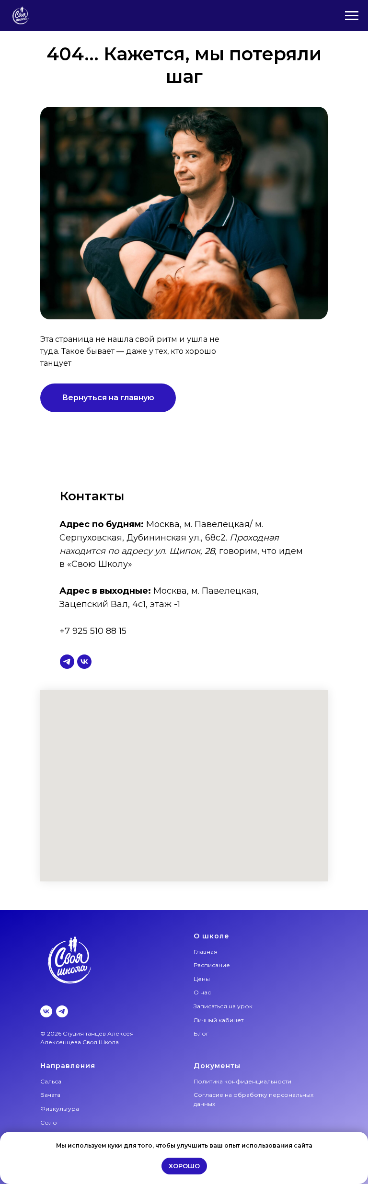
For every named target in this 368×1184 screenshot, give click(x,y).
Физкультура (59, 1108)
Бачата (50, 1094)
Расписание (212, 965)
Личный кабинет (218, 1020)
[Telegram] (62, 1011)
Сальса (50, 1081)
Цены (202, 978)
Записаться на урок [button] (223, 1006)
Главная (206, 951)
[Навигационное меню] (351, 16)
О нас (202, 992)
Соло (48, 1122)
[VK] (46, 1011)
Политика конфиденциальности (242, 1081)
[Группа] (84, 661)
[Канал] (67, 661)
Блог (201, 1033)
